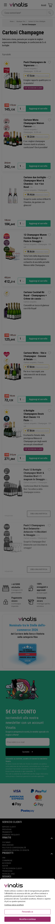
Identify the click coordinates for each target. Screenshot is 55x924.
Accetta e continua (27, 919)
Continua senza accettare (14, 905)
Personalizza (27, 911)
